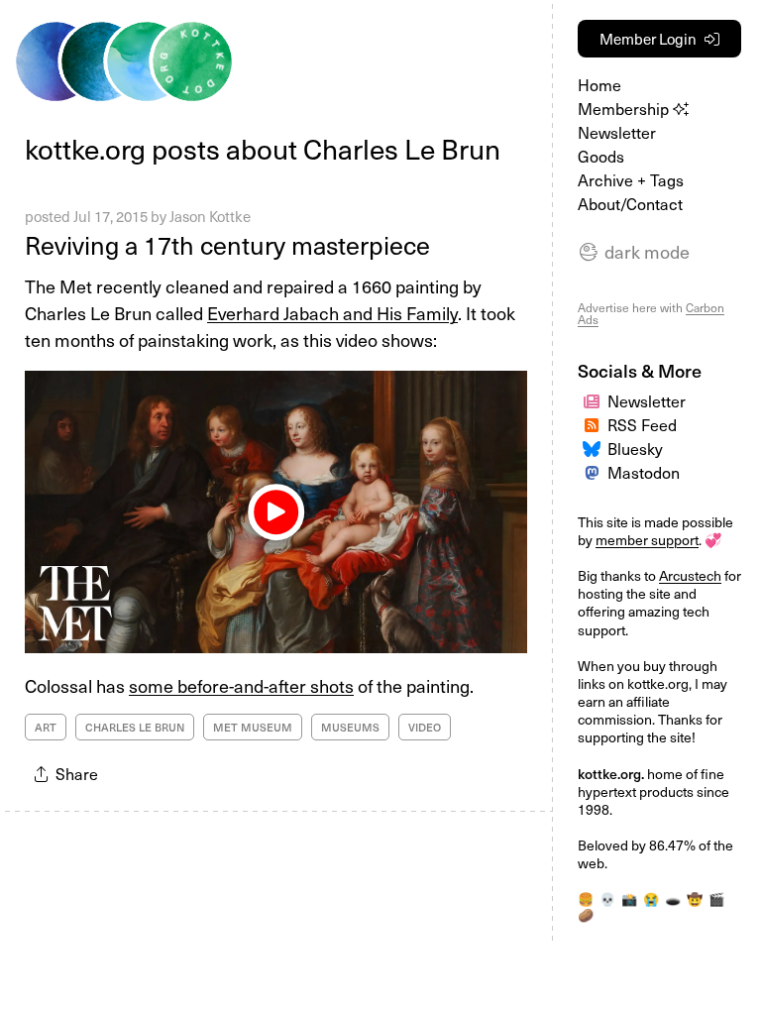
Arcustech (690, 575)
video (424, 727)
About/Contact (630, 203)
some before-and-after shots (241, 685)
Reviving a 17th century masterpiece (227, 245)
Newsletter (617, 132)
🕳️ (673, 898)
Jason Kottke (210, 216)
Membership (625, 108)
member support (647, 539)
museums (350, 727)
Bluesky (635, 448)
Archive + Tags (631, 179)
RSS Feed (642, 424)
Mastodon (643, 472)
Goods (601, 156)
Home (599, 84)
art (45, 727)
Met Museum (252, 727)
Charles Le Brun (134, 727)
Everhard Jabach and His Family (332, 312)
